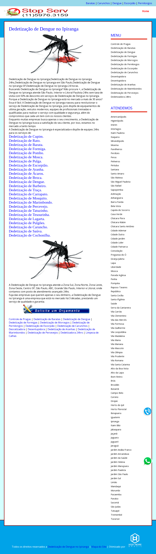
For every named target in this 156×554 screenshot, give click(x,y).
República (116, 291)
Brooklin (115, 384)
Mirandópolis (117, 140)
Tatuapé (115, 510)
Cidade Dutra (117, 234)
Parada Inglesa (118, 275)
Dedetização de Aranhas (61, 329)
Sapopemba (117, 189)
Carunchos (104, 3)
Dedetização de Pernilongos (125, 64)
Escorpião (129, 3)
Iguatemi (115, 417)
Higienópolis (117, 120)
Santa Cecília (117, 295)
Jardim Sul (116, 478)
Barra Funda (117, 201)
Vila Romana (117, 360)
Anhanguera (117, 197)
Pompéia (115, 283)
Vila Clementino (118, 315)
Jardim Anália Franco (121, 449)
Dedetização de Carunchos (72, 326)
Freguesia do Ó (118, 254)
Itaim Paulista (117, 132)
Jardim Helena (118, 461)
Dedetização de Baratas (47, 319)
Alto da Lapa (117, 372)
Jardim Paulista (118, 470)
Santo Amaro (117, 173)
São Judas (116, 506)
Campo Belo (117, 392)
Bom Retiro (116, 376)
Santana (115, 169)
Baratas (90, 3)
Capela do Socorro (120, 210)
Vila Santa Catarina (120, 364)
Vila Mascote (117, 348)
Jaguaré (115, 441)
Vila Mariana (117, 344)
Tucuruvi (115, 518)
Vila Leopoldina (118, 331)
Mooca (114, 271)
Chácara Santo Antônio (122, 226)
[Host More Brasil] (135, 546)
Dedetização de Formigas (23, 322)
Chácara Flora (118, 218)
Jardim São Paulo (119, 474)
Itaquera (115, 136)
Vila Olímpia (116, 352)
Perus (114, 157)
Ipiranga (115, 421)
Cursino (114, 396)
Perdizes (115, 153)
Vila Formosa (117, 323)
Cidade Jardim (118, 238)
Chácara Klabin (118, 222)
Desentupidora (36, 329)
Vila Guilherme (118, 327)
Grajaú (114, 400)
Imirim (114, 124)
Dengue (117, 3)
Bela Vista (116, 206)
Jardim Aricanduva (120, 453)
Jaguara (115, 437)
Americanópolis (118, 116)
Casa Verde (116, 214)
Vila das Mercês (119, 319)
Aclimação (116, 193)
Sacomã (115, 502)
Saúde (114, 303)
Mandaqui (116, 486)
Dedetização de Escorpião (40, 326)
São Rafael (116, 185)
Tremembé (116, 514)
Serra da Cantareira (121, 307)
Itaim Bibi (115, 425)
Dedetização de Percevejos (43, 332)
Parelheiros (116, 149)
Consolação (116, 250)
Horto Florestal (118, 409)
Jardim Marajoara (120, 466)
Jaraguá (115, 445)
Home (145, 11)
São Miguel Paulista (120, 181)
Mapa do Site (98, 546)
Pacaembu (116, 494)
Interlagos (116, 128)
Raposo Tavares (119, 287)
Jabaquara (116, 429)
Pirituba (115, 165)
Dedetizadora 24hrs (71, 332)
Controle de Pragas (20, 319)
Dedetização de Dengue (76, 319)
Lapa (113, 262)
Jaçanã (114, 433)
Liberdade (116, 266)
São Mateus (117, 177)
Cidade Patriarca (119, 246)
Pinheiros (115, 161)
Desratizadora (17, 329)
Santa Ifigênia (118, 299)
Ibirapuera (116, 413)
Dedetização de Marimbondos (126, 88)
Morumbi (115, 490)
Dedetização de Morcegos (55, 322)
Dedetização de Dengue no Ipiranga (68, 546)
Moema (115, 145)
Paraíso (114, 498)
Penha (114, 279)
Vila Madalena (118, 335)
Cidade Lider (117, 242)
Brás (113, 380)
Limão (114, 482)
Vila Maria (116, 340)
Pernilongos (145, 3)
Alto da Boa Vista (119, 368)
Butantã (115, 388)
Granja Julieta (117, 258)
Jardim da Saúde (119, 457)
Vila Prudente (117, 356)
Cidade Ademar (118, 230)
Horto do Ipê (117, 405)
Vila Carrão (116, 311)
